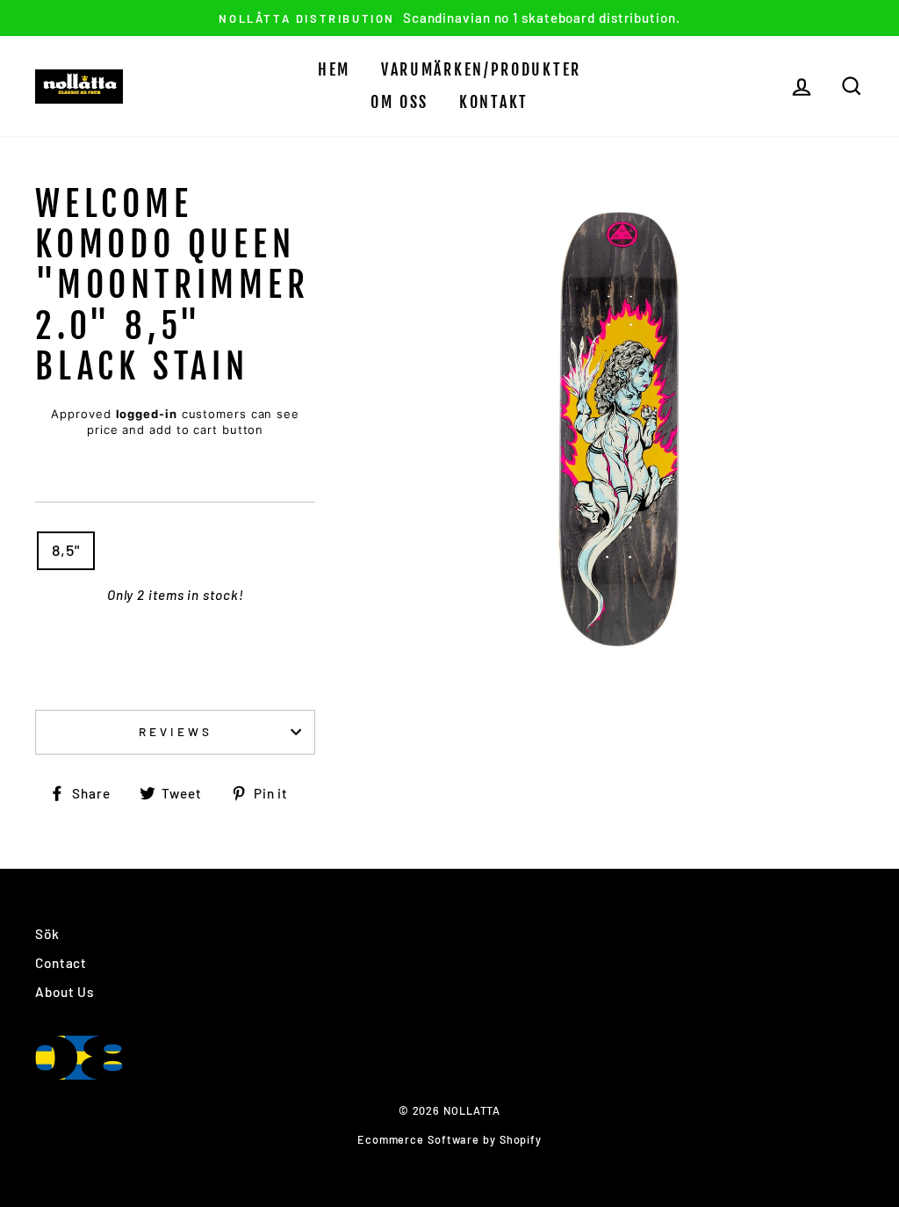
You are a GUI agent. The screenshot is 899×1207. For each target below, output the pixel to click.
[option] (449, 18)
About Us (64, 992)
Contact (61, 963)
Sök (47, 934)
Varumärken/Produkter (481, 69)
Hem (334, 69)
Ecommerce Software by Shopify (449, 1139)
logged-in (146, 414)
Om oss (399, 102)
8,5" (66, 550)
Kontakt (494, 102)
